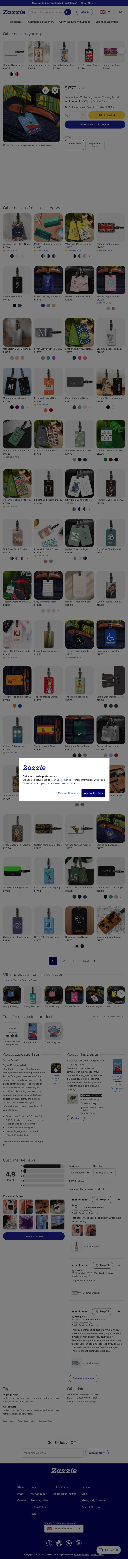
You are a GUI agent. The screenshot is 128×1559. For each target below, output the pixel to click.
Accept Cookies (93, 793)
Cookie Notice (63, 779)
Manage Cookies (68, 793)
